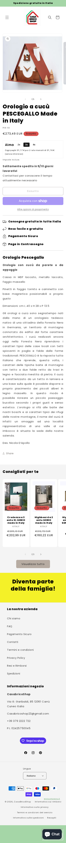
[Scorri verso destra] (41, 99)
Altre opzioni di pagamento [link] (33, 209)
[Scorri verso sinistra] (25, 99)
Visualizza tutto (33, 564)
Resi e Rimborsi (17, 665)
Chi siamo (13, 618)
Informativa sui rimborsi (48, 801)
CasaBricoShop (22, 801)
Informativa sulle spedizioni (28, 817)
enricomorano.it (52, 799)
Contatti (12, 642)
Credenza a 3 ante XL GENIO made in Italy (16, 520)
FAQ (9, 626)
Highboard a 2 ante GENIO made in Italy (43, 520)
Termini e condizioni (20, 650)
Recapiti (51, 817)
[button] (7, 17)
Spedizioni (13, 673)
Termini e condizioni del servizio (34, 812)
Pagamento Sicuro (19, 634)
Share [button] (10, 453)
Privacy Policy (16, 658)
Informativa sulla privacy (35, 807)
